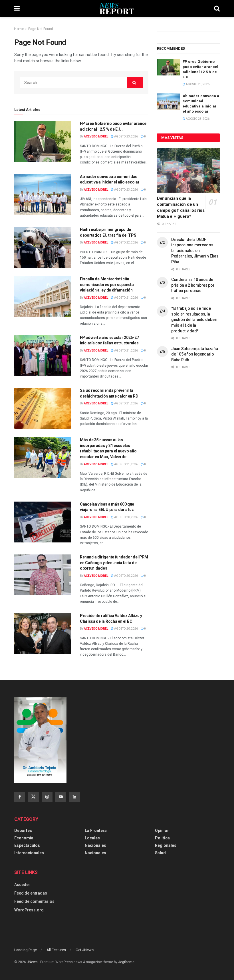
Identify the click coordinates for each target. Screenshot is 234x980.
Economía (23, 838)
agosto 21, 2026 (126, 297)
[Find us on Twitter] (33, 797)
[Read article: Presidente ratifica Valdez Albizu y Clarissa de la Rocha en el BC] (42, 633)
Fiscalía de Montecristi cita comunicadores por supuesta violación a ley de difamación (107, 284)
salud (160, 853)
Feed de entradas (30, 893)
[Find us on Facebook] (19, 797)
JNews (32, 962)
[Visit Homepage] (117, 8)
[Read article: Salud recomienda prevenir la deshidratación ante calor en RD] (42, 408)
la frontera (96, 830)
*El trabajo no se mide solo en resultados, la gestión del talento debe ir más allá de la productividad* (194, 319)
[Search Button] (217, 8)
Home (19, 29)
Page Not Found (40, 29)
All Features (56, 950)
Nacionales (95, 845)
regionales (165, 845)
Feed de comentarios (34, 901)
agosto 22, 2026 (126, 242)
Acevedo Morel (96, 136)
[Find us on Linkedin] (74, 797)
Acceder (22, 884)
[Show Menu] (17, 8)
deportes (23, 830)
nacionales (95, 853)
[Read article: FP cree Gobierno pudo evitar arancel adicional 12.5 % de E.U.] (42, 141)
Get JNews (85, 950)
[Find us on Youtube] (60, 797)
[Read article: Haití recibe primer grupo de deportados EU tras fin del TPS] (42, 247)
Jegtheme (126, 962)
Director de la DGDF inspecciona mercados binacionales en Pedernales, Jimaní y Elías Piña (195, 250)
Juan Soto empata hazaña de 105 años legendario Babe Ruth (194, 354)
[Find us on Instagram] (47, 797)
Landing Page (25, 950)
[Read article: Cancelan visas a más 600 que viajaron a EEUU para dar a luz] (42, 522)
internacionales (29, 853)
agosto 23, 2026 (126, 136)
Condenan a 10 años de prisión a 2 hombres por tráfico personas (193, 285)
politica (162, 838)
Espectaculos (27, 845)
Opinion (162, 830)
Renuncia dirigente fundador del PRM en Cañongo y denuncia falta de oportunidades (114, 562)
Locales (92, 838)
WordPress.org (29, 910)
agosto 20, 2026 (126, 517)
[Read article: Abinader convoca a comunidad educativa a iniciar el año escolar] (42, 194)
